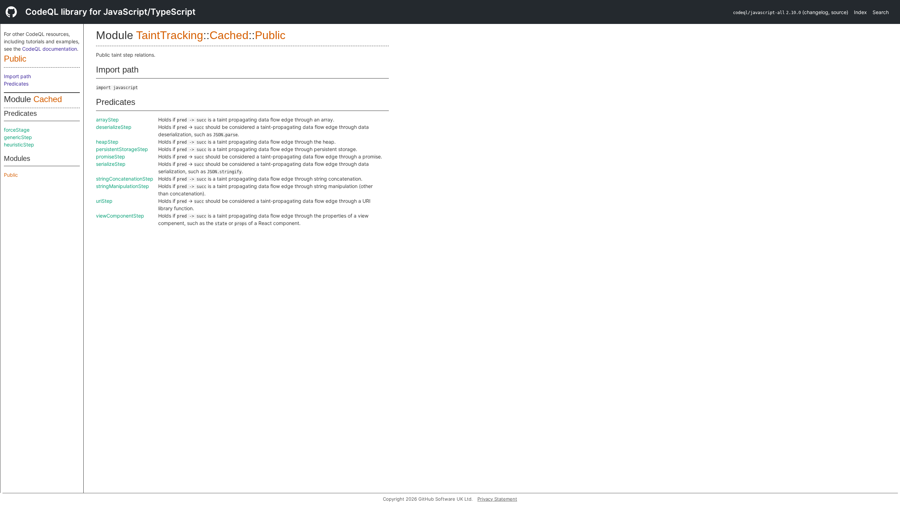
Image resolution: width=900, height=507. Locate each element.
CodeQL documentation (49, 49)
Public (15, 58)
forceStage (17, 130)
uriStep (104, 201)
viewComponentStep (120, 216)
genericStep (18, 137)
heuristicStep (19, 145)
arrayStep (107, 120)
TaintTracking (169, 35)
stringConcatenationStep (124, 179)
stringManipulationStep (122, 186)
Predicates (16, 84)
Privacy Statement (497, 499)
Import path (17, 76)
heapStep (107, 142)
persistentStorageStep (122, 149)
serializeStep (111, 164)
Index (860, 12)
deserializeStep (113, 127)
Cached (47, 99)
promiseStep (110, 156)
